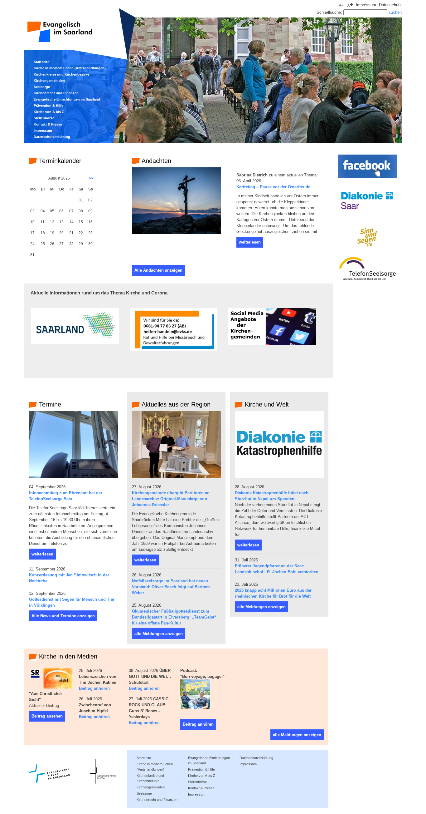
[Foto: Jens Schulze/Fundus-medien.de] (176, 232)
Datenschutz (390, 4)
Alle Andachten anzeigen (158, 270)
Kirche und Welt (266, 404)
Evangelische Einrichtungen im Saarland (67, 99)
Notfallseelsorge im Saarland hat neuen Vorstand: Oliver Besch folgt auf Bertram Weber (171, 587)
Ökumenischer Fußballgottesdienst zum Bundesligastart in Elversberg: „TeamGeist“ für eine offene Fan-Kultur (174, 617)
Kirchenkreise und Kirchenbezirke (61, 74)
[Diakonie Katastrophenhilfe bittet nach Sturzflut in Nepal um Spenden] (279, 476)
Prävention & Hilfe (48, 105)
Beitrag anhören (94, 688)
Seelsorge (42, 87)
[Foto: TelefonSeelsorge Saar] (73, 476)
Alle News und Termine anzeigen (63, 616)
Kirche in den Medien (67, 656)
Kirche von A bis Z (49, 112)
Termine (49, 404)
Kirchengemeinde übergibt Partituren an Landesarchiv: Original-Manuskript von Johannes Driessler (171, 499)
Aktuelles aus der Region (175, 404)
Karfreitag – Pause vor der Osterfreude (273, 187)
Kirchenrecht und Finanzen (56, 93)
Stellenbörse (44, 118)
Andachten (155, 160)
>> (91, 178)
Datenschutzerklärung (52, 137)
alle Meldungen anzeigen (158, 633)
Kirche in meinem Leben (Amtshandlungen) (70, 68)
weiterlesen (250, 242)
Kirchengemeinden (49, 80)
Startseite (41, 62)
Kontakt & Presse (48, 124)
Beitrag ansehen (47, 716)
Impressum (43, 130)
